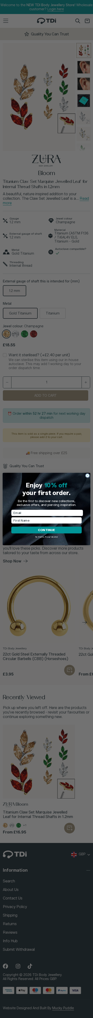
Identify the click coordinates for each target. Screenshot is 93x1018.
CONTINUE (46, 530)
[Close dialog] (87, 475)
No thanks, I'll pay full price (46, 537)
